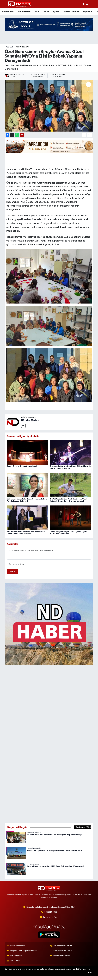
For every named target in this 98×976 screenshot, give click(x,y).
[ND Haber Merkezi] (13, 422)
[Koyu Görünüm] (84, 4)
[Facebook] (35, 927)
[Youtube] (49, 927)
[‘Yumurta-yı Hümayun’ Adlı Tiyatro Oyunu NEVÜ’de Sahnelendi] (70, 518)
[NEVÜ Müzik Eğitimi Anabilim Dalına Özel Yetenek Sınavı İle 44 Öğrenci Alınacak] (70, 485)
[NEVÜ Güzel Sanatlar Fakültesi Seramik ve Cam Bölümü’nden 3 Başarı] (27, 518)
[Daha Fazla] (22, 135)
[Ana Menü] (91, 4)
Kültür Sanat (22, 47)
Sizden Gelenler (71, 11)
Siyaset (56, 11)
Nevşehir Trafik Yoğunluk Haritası (23, 951)
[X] (40, 927)
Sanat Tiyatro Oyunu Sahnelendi (22, 466)
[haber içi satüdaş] (50, 146)
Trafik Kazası (8, 11)
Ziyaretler (88, 11)
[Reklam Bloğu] (49, 624)
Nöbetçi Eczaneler (17, 946)
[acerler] (49, 24)
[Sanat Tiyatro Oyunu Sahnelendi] (27, 452)
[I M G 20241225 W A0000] (49, 375)
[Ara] (87, 4)
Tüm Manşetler (16, 956)
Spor (36, 11)
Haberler (9, 47)
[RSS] (63, 927)
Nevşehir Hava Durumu (63, 946)
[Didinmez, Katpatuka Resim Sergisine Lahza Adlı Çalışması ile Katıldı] (27, 485)
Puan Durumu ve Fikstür (62, 951)
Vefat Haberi (24, 11)
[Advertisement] (49, 743)
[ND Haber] (19, 4)
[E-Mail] (23, 426)
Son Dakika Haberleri (61, 956)
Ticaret (46, 11)
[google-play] (49, 934)
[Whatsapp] (58, 927)
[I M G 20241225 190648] (49, 325)
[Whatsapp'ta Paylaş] (17, 135)
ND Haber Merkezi (30, 420)
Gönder (12, 572)
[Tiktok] (54, 927)
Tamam (89, 973)
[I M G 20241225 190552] (49, 276)
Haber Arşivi (15, 961)
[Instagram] (44, 927)
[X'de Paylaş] (12, 135)
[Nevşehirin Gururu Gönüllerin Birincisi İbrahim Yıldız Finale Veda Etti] (70, 452)
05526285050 (50, 912)
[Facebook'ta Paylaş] (7, 135)
